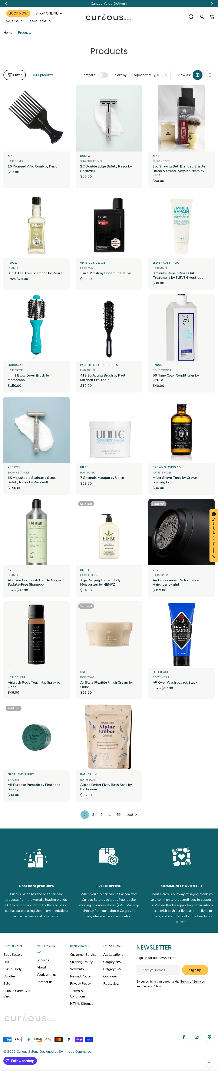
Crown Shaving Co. (167, 467)
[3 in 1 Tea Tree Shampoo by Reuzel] (36, 225)
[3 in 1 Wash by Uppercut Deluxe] (109, 225)
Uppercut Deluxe (93, 262)
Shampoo (15, 268)
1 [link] (85, 814)
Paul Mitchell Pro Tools (99, 365)
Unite (84, 467)
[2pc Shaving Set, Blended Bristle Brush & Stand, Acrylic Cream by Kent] (181, 118)
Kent (11, 156)
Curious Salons (28, 1051)
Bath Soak (88, 780)
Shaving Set (161, 161)
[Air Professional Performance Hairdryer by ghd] (181, 532)
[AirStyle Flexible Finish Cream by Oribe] (109, 634)
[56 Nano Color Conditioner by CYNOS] (181, 327)
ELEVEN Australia (166, 262)
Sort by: (121, 75)
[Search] (191, 17)
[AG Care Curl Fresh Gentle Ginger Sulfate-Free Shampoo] (36, 532)
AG (10, 570)
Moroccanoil (18, 365)
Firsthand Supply (21, 774)
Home (8, 32)
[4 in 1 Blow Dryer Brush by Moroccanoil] (36, 327)
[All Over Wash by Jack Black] (181, 634)
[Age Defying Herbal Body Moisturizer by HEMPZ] (109, 532)
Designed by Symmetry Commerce (65, 1051)
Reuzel (12, 262)
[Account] (201, 16)
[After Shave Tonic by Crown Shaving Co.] (181, 430)
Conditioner (162, 370)
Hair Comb (15, 161)
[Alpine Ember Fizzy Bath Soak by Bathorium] (109, 737)
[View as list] (209, 75)
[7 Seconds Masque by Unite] (109, 430)
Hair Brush (88, 370)
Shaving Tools (91, 161)
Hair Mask (160, 268)
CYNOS (157, 365)
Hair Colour (17, 677)
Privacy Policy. (151, 986)
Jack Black (161, 672)
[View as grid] (197, 75)
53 (119, 814)
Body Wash (88, 268)
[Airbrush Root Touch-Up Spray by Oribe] (36, 634)
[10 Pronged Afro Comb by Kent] (36, 118)
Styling (13, 780)
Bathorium (88, 774)
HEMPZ (84, 570)
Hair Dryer (15, 370)
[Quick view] (63, 94)
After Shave (162, 473)
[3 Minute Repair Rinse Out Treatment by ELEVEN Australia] (181, 225)
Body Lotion (89, 575)
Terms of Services (192, 982)
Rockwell (87, 156)
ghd (156, 570)
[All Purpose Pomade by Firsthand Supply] (36, 737)
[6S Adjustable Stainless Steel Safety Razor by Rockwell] (36, 430)
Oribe (12, 672)
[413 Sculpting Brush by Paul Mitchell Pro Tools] (109, 327)
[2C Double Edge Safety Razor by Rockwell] (109, 118)
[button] (6, 3)
